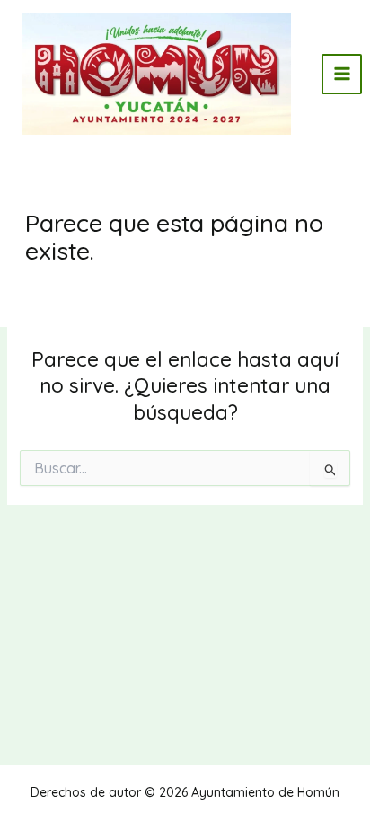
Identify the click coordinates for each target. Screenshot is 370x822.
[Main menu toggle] (342, 74)
